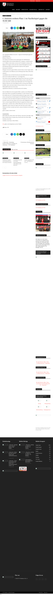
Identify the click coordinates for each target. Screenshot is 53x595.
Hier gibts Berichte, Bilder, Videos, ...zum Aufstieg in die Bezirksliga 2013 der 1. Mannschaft (43, 384)
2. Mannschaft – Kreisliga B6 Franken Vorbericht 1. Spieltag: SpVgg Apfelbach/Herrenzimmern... (13, 454)
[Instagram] (45, 1)
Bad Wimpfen (39, 101)
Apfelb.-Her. (39, 104)
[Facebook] (43, 1)
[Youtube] (49, 1)
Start (3, 13)
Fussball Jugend (12, 13)
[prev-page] (3, 167)
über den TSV (41, 9)
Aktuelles (6, 13)
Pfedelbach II (44, 104)
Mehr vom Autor (15, 149)
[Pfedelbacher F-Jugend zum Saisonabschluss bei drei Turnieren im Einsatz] (7, 155)
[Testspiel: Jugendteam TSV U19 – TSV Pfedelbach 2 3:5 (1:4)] (29, 155)
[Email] (20, 28)
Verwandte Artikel (6, 149)
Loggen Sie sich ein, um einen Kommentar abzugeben (12, 175)
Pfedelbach (44, 101)
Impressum (38, 0)
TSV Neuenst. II (39, 118)
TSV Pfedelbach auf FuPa (39, 126)
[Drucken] (23, 28)
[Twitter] (47, 1)
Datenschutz (32, 0)
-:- (49, 118)
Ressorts (18, 9)
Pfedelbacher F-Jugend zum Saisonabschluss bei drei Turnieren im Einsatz (7, 161)
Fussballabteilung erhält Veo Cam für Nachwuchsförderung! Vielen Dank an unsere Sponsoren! (17, 162)
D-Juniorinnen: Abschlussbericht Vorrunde (27, 143)
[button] (48, 4)
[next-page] (5, 167)
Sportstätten (24, 9)
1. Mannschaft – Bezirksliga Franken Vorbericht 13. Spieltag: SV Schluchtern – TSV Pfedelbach (10, 143)
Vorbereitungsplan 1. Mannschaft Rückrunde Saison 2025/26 (28, 460)
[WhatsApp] (17, 28)
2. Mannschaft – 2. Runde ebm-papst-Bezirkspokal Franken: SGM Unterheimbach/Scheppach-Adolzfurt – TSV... (13, 463)
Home (13, 9)
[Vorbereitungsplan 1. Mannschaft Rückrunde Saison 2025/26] (21, 461)
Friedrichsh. (39, 122)
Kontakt (48, 9)
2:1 (47, 111)
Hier (3, 124)
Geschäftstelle (33, 9)
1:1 (47, 107)
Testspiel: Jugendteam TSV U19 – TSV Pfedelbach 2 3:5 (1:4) (29, 161)
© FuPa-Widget (48, 124)
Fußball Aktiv (27, 158)
